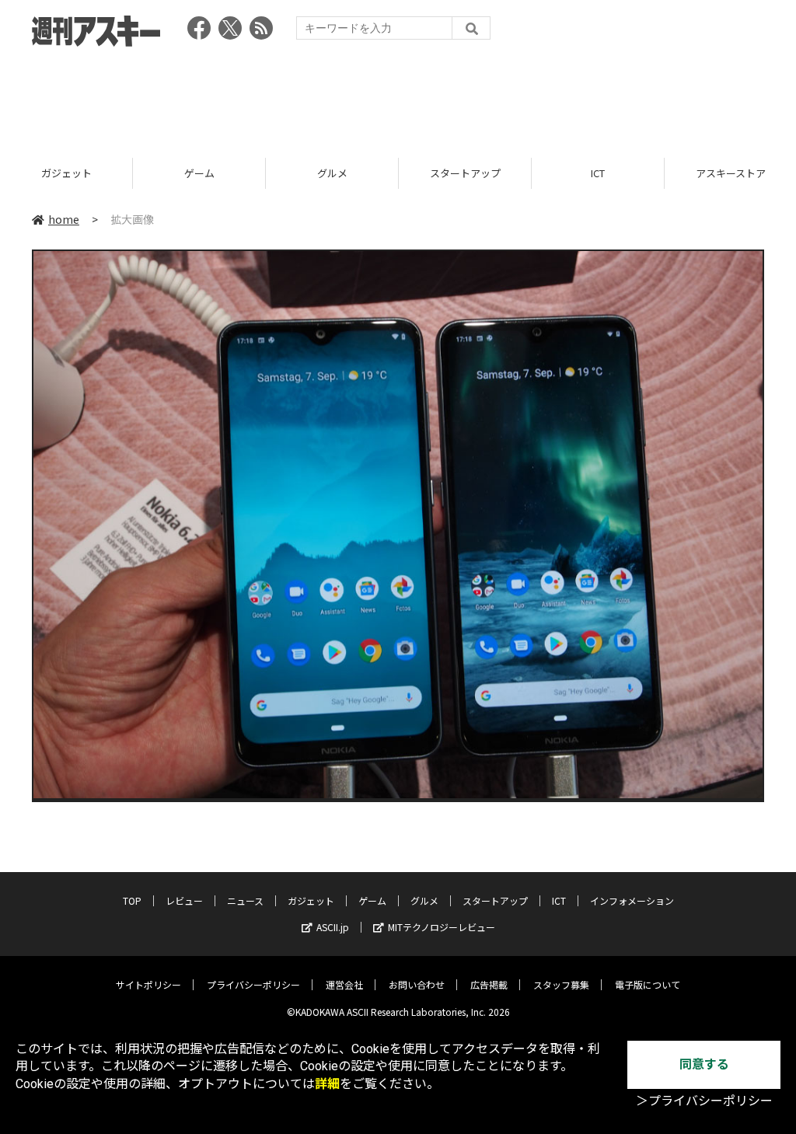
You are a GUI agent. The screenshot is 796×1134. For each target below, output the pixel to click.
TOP (132, 900)
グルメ (217, 173)
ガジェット (311, 900)
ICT (484, 173)
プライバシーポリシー (253, 984)
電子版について (647, 984)
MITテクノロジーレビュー (441, 926)
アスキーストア (616, 173)
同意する (704, 1064)
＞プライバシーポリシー (704, 1101)
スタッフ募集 (561, 984)
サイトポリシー (148, 984)
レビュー (184, 900)
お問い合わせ (417, 984)
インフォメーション (632, 900)
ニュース (245, 900)
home (63, 219)
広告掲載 (489, 984)
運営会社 (344, 984)
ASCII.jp (332, 926)
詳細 (327, 1083)
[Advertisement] (398, 97)
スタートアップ (350, 173)
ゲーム (84, 173)
